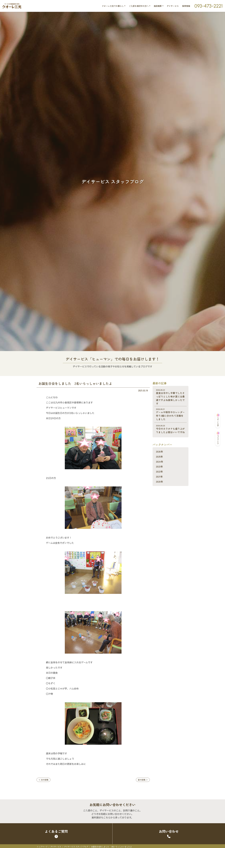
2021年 (159, 476)
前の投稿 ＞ (143, 779)
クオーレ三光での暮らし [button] (113, 5)
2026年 (159, 451)
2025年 (159, 456)
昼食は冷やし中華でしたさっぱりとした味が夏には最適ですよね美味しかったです (170, 396)
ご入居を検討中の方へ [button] (139, 5)
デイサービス (173, 5)
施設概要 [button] (158, 5)
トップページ (42, 846)
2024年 (159, 461)
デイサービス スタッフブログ (76, 846)
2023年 (159, 466)
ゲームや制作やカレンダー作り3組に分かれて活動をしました (170, 414)
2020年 (159, 481)
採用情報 (186, 5)
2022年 (159, 471)
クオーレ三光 (218, 421)
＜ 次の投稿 (43, 779)
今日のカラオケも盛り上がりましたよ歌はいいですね (170, 429)
